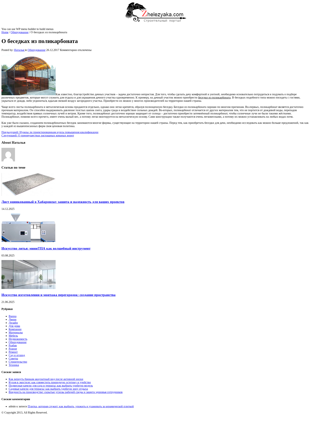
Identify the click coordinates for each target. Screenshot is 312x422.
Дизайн (13, 322)
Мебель (13, 335)
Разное (13, 348)
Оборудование (20, 32)
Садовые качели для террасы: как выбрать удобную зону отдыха (48, 388)
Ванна (12, 316)
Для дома (14, 325)
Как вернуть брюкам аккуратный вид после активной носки (46, 379)
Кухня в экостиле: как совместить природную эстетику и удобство (50, 382)
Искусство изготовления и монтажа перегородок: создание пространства (58, 295)
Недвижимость (18, 338)
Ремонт (13, 352)
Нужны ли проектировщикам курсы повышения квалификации (49, 132)
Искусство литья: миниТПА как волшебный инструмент (45, 248)
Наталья (19, 50)
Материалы (16, 332)
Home (4, 32)
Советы (13, 358)
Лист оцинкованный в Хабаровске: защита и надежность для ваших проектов (62, 202)
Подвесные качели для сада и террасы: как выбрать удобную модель (51, 385)
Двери (12, 319)
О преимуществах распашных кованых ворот (37, 135)
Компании (15, 329)
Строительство (18, 361)
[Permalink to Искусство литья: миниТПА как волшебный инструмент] (28, 241)
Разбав (13, 345)
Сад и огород (17, 355)
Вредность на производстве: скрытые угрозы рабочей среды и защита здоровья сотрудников (66, 392)
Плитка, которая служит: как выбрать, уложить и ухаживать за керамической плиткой (81, 406)
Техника (14, 365)
